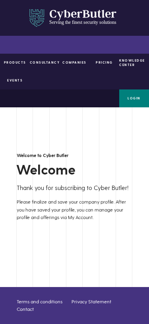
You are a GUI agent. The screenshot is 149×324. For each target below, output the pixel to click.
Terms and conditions (39, 301)
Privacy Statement (91, 301)
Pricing (104, 62)
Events (15, 80)
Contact (25, 309)
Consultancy (45, 62)
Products (15, 62)
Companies (74, 62)
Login (134, 98)
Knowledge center (132, 62)
